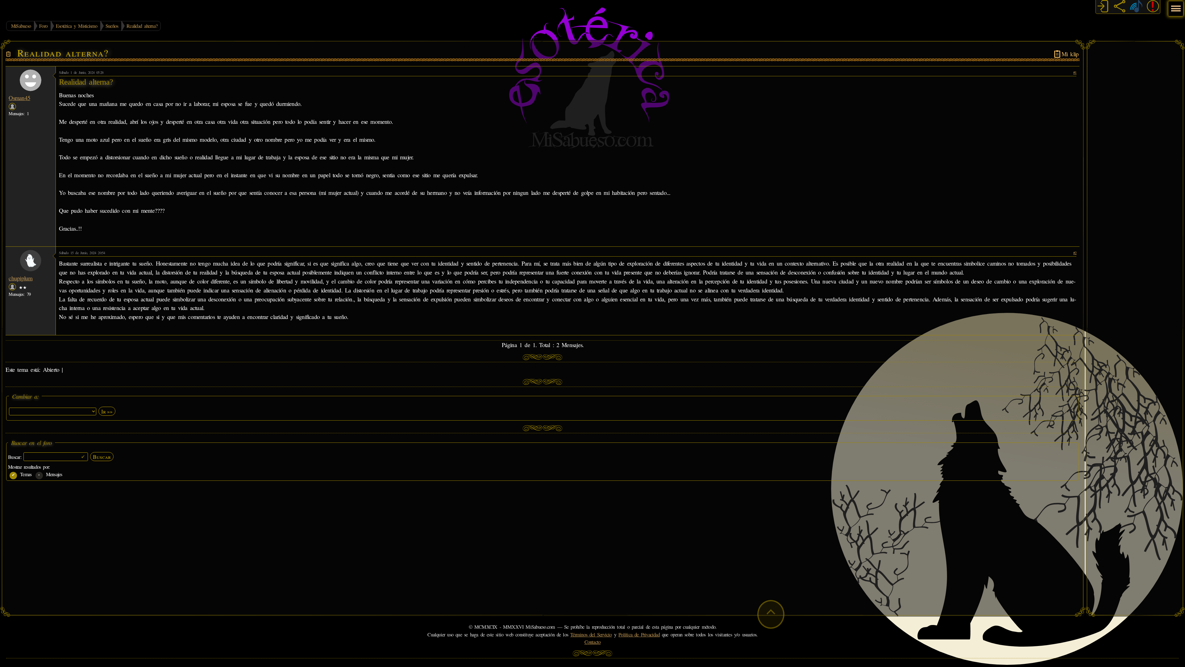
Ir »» (107, 411)
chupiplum (20, 278)
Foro (43, 26)
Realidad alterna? (142, 26)
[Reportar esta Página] (1153, 7)
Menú (1175, 5)
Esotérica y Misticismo (76, 26)
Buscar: (15, 457)
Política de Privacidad (639, 634)
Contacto (592, 642)
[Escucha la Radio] (1136, 7)
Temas (24, 474)
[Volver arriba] (770, 614)
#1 (1074, 72)
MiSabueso (21, 26)
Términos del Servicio (591, 634)
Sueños (112, 26)
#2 (1074, 252)
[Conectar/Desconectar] (1103, 7)
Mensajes (53, 474)
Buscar (102, 456)
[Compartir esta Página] (1119, 7)
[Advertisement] (1135, 137)
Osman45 (19, 98)
